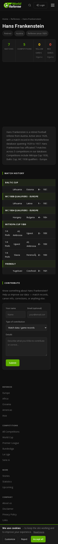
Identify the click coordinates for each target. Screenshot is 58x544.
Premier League (10, 443)
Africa (5, 398)
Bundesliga (8, 448)
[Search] (29, 5)
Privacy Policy (9, 514)
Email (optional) (34, 308)
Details (9, 334)
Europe (6, 392)
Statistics (7, 481)
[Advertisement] (29, 94)
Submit (12, 362)
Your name (11, 308)
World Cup (7, 437)
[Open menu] (53, 5)
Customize (10, 539)
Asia (4, 415)
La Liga (6, 454)
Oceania (6, 404)
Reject (24, 539)
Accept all (38, 539)
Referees (15, 19)
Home (5, 19)
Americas (7, 409)
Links (5, 520)
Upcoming (7, 487)
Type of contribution (15, 321)
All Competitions (10, 431)
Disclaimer (7, 508)
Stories (6, 475)
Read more (39, 532)
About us (7, 503)
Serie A (6, 460)
